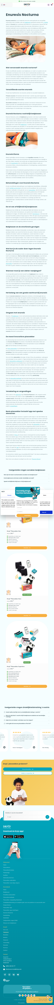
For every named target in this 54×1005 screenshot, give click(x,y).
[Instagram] (9, 976)
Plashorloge (6, 872)
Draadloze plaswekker (9, 894)
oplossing (18, 394)
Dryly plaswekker (12, 348)
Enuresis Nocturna (8, 912)
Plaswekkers (6, 867)
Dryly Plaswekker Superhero (15, 666)
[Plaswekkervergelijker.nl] (27, 988)
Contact (5, 950)
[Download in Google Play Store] (19, 837)
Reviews (5, 947)
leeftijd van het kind (15, 188)
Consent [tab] (9, 495)
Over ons (5, 929)
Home (4, 865)
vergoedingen (13, 406)
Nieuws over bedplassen (9, 923)
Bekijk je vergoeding (26, 773)
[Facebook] (5, 976)
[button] (4, 4)
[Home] (7, 828)
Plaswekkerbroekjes (8, 870)
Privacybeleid (21, 1002)
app (18, 447)
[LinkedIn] (13, 976)
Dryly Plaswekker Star (14, 531)
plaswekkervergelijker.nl (32, 991)
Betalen (5, 937)
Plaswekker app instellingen (10, 910)
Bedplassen (6, 892)
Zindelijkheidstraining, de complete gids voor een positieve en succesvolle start (24, 902)
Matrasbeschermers (8, 877)
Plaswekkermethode (8, 897)
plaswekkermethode (15, 378)
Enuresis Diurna (36, 459)
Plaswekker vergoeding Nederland (12, 900)
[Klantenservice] (48, 4)
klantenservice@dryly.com (13, 969)
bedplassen (28, 22)
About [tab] (44, 495)
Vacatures (6, 932)
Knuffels (5, 875)
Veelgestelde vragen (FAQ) (10, 920)
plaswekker (32, 190)
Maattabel (6, 917)
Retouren (5, 940)
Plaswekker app (7, 907)
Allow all (44, 512)
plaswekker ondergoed (16, 361)
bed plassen (36, 213)
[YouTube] (17, 976)
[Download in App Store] (8, 837)
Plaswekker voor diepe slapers (11, 883)
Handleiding (6, 915)
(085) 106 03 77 (10, 966)
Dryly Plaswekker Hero (14, 599)
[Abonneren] (47, 817)
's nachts (45, 22)
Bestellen (26, 547)
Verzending (6, 942)
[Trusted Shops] (22, 747)
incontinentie (14, 163)
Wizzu (16, 435)
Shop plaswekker (26, 769)
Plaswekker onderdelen (9, 880)
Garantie (5, 945)
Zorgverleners (7, 905)
